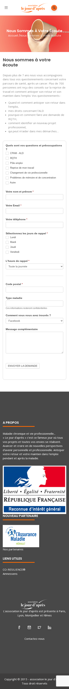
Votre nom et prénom (19, 191)
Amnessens (10, 574)
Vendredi (14, 252)
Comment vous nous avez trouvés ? (28, 315)
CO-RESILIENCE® (14, 569)
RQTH (13, 158)
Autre (12, 182)
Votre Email (13, 205)
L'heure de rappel (17, 260)
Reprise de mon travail (21, 167)
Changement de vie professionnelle (28, 172)
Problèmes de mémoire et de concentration (32, 177)
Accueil (13, 35)
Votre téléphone (16, 219)
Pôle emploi (16, 163)
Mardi (12, 242)
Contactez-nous (34, 638)
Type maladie (14, 298)
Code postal (14, 284)
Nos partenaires (13, 549)
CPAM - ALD (16, 153)
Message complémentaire (22, 329)
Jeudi (12, 247)
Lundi (12, 237)
